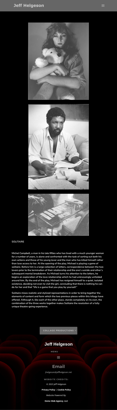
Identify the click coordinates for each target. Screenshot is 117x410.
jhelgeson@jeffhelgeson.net (58, 372)
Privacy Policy (49, 389)
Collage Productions (58, 330)
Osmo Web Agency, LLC (56, 401)
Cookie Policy (64, 389)
